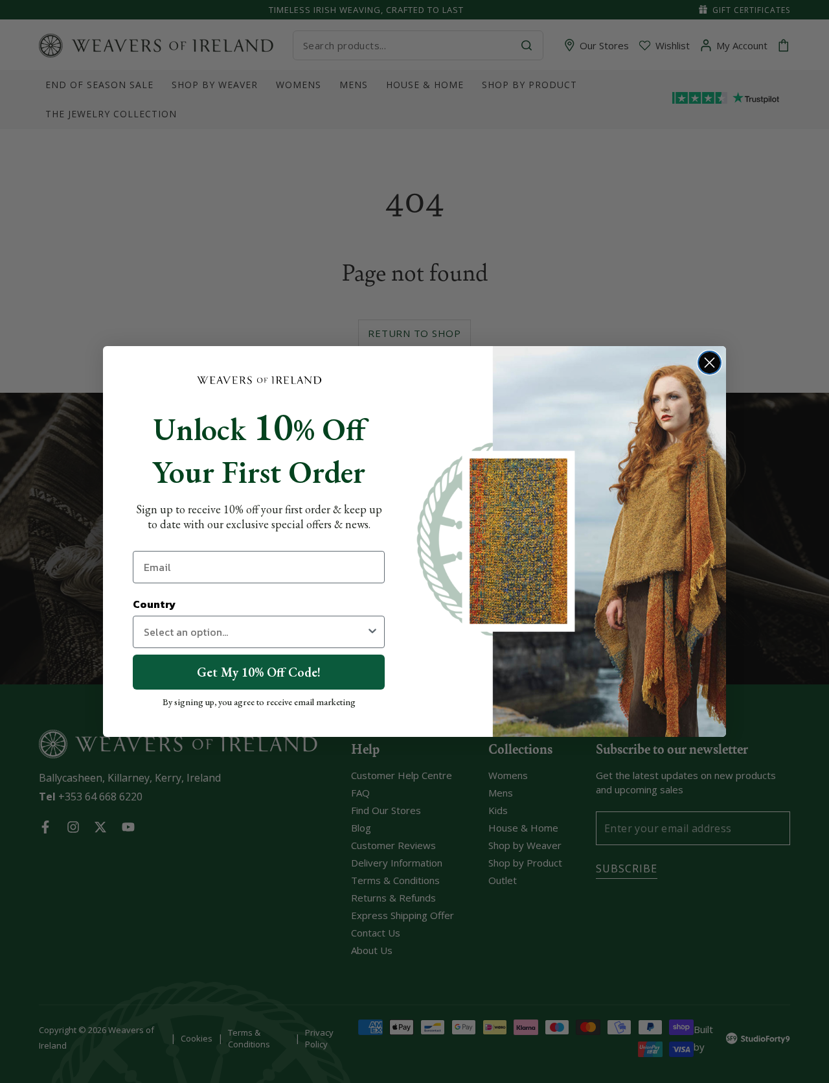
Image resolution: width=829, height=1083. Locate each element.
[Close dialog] (709, 362)
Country (154, 604)
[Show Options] (372, 631)
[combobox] (255, 631)
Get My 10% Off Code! (259, 672)
